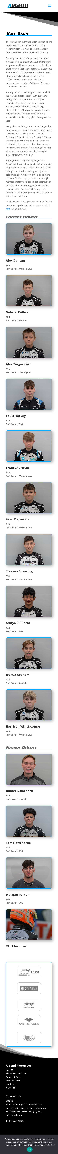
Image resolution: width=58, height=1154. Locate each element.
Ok (29, 1149)
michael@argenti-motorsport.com (25, 1104)
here (8, 208)
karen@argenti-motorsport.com (30, 1108)
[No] (54, 1144)
